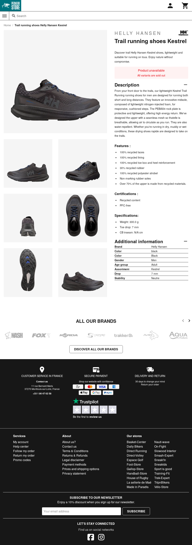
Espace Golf (135, 460)
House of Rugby (137, 478)
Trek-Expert (162, 478)
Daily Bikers (135, 446)
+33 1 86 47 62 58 (42, 393)
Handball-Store (137, 473)
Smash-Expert (163, 455)
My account (20, 442)
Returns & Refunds (75, 455)
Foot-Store (134, 464)
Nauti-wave (162, 442)
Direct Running (137, 451)
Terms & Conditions (75, 451)
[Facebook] (90, 537)
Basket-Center (136, 442)
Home (7, 25)
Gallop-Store (135, 469)
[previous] (183, 321)
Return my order (23, 455)
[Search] (13, 15)
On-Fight (160, 446)
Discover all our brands (96, 349)
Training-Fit (162, 473)
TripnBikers (162, 482)
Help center (20, 446)
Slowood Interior (165, 451)
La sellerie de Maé (139, 482)
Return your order (150, 384)
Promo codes (22, 460)
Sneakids (160, 464)
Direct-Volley (135, 455)
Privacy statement (74, 473)
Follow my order (23, 451)
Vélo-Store (161, 487)
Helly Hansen (138, 33)
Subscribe (136, 511)
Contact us (42, 381)
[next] (189, 321)
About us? (69, 442)
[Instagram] (101, 537)
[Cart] (185, 5)
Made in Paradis (137, 487)
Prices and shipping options (80, 469)
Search (21, 16)
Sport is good (163, 469)
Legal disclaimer (73, 460)
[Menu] (4, 15)
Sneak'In (160, 460)
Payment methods (74, 464)
